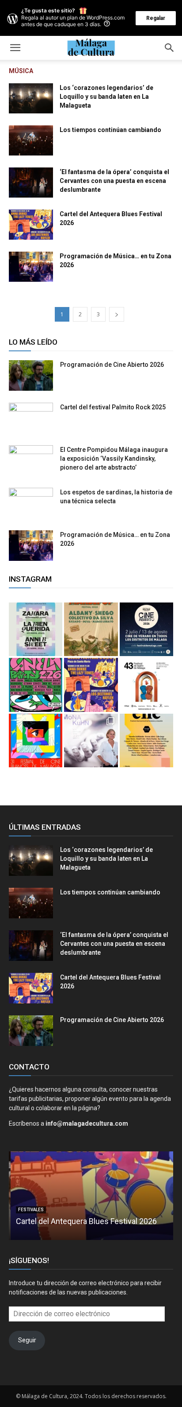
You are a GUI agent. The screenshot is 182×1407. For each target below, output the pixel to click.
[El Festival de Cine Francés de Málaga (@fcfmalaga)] (35, 740)
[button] (15, 48)
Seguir (27, 1340)
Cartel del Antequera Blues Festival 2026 (84, 1221)
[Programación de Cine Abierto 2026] (31, 375)
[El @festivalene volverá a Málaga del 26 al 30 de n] (146, 740)
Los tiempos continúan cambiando (110, 129)
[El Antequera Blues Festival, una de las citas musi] (91, 684)
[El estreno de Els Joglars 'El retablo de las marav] (146, 684)
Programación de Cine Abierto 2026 (112, 364)
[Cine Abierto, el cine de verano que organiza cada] (146, 629)
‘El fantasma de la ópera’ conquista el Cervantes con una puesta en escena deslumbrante (114, 180)
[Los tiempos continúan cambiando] (31, 140)
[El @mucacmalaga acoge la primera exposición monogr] (91, 740)
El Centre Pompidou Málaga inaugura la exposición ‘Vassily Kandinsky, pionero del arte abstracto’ (114, 458)
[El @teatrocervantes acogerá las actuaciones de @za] (35, 629)
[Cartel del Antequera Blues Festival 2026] (31, 225)
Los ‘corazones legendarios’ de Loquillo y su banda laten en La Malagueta (106, 96)
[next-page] (116, 314)
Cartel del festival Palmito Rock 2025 (113, 407)
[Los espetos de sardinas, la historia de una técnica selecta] (31, 503)
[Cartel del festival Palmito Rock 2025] (31, 418)
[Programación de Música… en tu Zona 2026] (31, 267)
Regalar (155, 18)
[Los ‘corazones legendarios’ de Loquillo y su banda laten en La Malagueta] (31, 98)
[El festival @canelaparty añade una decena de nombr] (35, 684)
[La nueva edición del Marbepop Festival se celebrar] (91, 629)
